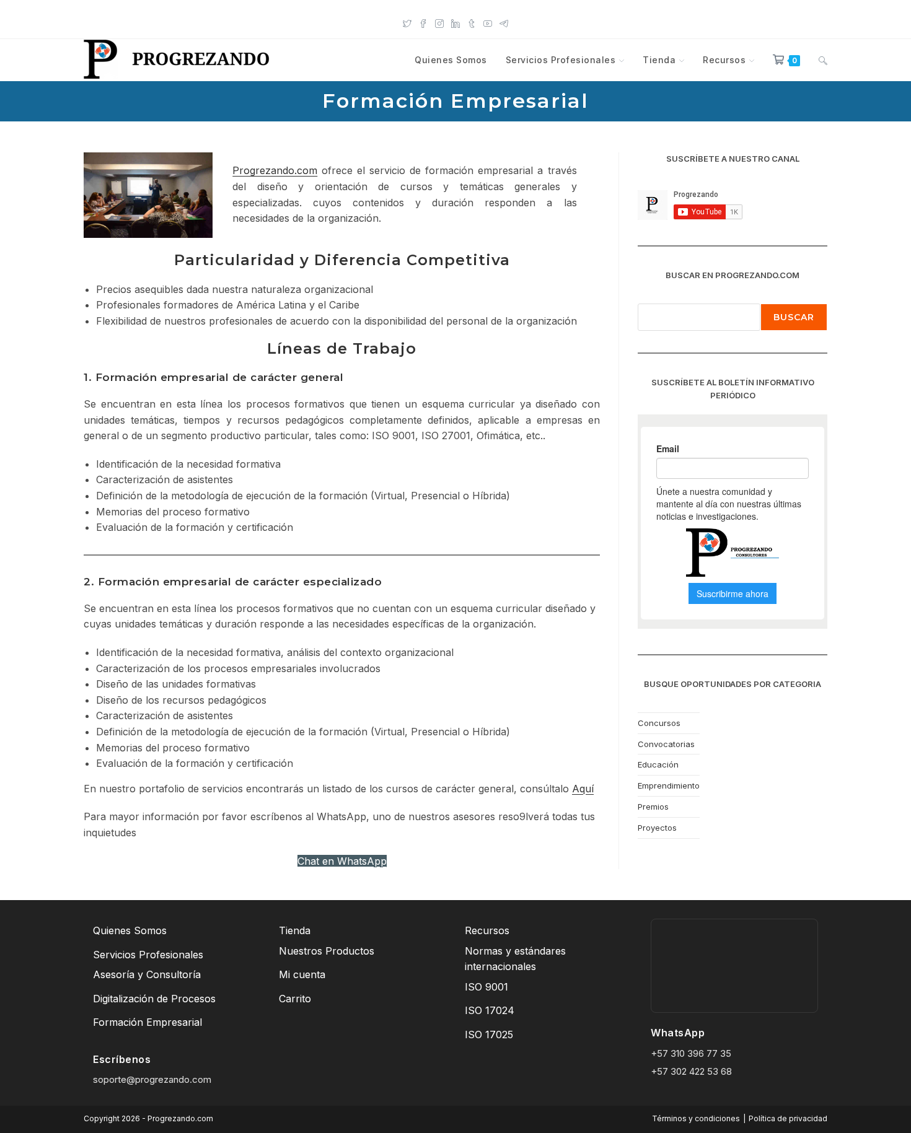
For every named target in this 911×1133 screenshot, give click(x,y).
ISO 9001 (486, 987)
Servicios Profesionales (148, 954)
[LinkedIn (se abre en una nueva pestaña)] (455, 22)
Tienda (294, 930)
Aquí (583, 788)
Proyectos (657, 828)
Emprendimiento (669, 785)
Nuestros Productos (326, 951)
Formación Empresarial (147, 1022)
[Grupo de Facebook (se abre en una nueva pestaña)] (423, 22)
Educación (658, 764)
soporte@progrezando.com (152, 1079)
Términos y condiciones (696, 1118)
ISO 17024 (489, 1010)
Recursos (487, 930)
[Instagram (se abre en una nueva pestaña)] (439, 22)
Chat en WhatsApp (342, 861)
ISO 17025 (489, 1034)
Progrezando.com (274, 170)
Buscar (793, 317)
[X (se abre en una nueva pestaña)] (407, 22)
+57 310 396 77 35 (691, 1053)
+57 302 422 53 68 (691, 1071)
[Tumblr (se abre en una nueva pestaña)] (472, 22)
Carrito (295, 998)
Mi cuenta (302, 974)
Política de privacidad (788, 1118)
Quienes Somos (130, 930)
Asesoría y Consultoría (147, 974)
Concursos (659, 723)
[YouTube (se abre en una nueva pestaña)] (488, 22)
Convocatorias (666, 744)
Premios (653, 806)
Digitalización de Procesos (154, 998)
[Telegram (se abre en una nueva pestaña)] (504, 22)
